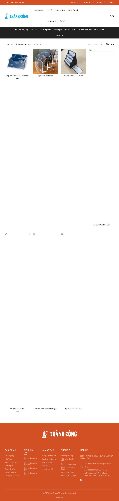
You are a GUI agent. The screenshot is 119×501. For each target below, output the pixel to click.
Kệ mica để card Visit (73, 409)
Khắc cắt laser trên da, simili (30, 464)
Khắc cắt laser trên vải (30, 459)
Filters (109, 44)
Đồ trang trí (9, 466)
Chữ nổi (45, 466)
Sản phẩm (60, 10)
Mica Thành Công (55, 493)
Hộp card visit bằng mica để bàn (17, 77)
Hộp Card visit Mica (45, 76)
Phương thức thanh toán (68, 468)
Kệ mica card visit (17, 409)
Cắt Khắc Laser (99, 30)
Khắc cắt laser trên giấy (30, 469)
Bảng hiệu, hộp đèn (49, 456)
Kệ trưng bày (9, 456)
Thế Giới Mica (59, 497)
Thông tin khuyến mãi (67, 460)
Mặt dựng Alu (47, 462)
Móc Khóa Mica (69, 30)
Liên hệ (62, 21)
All (16, 30)
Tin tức (50, 10)
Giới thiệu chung (67, 456)
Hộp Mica (34, 30)
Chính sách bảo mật (68, 476)
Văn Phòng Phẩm (45, 30)
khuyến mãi (73, 10)
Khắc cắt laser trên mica (30, 474)
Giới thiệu (52, 21)
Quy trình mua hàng (68, 464)
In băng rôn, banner (49, 459)
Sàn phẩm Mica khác (12, 476)
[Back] (8, 33)
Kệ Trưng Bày (23, 30)
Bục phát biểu (10, 469)
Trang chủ (74, 2)
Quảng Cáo (59, 35)
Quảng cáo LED (47, 469)
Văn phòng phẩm (11, 462)
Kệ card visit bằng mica (73, 76)
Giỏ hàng (111, 2)
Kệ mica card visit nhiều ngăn (45, 409)
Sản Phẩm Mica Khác (85, 30)
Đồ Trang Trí (58, 30)
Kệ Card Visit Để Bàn (102, 225)
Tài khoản (86, 2)
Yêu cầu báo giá (99, 2)
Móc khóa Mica (10, 472)
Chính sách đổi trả (67, 472)
